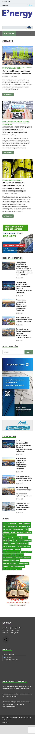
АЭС (4, 523)
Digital (4, 121)
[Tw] (32, 5)
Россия (5, 540)
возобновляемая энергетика (11, 552)
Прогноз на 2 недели (11, 659)
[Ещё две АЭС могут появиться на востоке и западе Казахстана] (17, 56)
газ (22, 552)
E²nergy (14, 76)
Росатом (24, 538)
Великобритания (18, 529)
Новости (28, 67)
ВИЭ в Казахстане (24, 526)
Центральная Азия (22, 543)
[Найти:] (17, 352)
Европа (13, 532)
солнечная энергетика (9, 563)
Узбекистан (27, 540)
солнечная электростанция (11, 560)
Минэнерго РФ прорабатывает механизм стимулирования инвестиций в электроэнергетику (17, 704)
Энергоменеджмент (15, 68)
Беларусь (27, 523)
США (11, 540)
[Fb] (28, 5)
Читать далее (7, 94)
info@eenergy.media (14, 628)
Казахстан (28, 532)
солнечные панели (23, 563)
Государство (21, 67)
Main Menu (10, 33)
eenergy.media (14, 630)
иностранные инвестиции (23, 557)
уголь (11, 566)
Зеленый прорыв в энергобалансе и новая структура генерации (24, 319)
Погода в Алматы (8, 654)
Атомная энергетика (8, 67)
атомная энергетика (24, 546)
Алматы (20, 523)
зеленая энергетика (8, 555)
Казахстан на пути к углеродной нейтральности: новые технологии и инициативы (17, 129)
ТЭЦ (20, 540)
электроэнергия (7, 569)
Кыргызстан (12, 535)
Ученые (12, 543)
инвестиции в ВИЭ (8, 557)
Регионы (5, 68)
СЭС (16, 540)
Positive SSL (6, 722)
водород (17, 549)
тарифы (5, 566)
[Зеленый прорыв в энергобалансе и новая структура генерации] (8, 318)
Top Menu (7, 1)
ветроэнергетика (8, 549)
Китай (5, 535)
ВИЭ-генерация (12, 526)
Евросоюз (20, 532)
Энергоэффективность (9, 546)
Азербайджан (12, 523)
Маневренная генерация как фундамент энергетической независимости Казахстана (21, 305)
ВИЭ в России (7, 529)
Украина (5, 543)
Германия (6, 532)
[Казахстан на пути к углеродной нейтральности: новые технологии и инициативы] (17, 110)
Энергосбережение (22, 123)
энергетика (17, 569)
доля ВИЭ (28, 552)
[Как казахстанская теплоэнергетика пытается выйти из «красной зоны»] (8, 503)
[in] (30, 5)
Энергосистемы (7, 124)
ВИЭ (4, 526)
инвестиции (19, 555)
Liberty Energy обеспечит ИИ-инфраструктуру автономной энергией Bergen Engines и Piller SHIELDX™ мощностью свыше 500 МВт (24, 269)
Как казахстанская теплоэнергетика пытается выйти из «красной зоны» (22, 506)
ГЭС (26, 529)
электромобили (19, 566)
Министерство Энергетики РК (11, 538)
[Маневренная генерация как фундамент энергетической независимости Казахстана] (8, 300)
